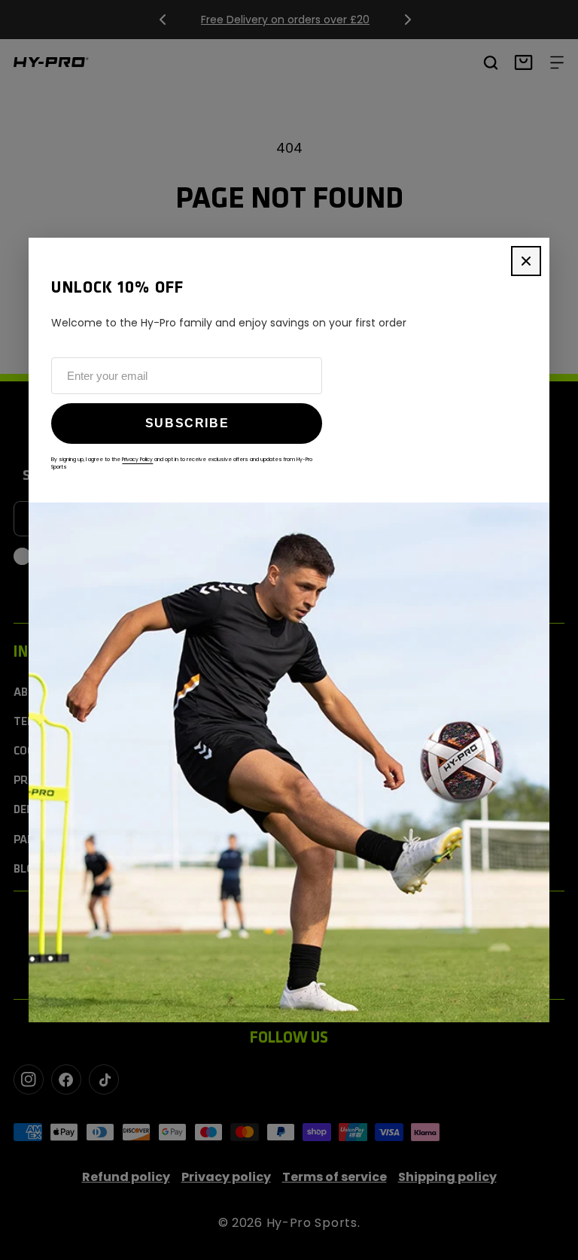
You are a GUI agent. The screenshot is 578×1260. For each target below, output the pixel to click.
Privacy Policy (137, 459)
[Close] (526, 261)
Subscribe (187, 423)
